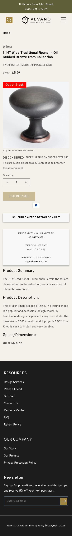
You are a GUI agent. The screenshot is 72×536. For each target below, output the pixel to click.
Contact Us (11, 403)
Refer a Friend (13, 389)
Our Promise (11, 456)
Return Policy (12, 425)
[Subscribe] (63, 501)
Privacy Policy (36, 525)
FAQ (6, 418)
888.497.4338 (36, 237)
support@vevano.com (36, 261)
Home (6, 33)
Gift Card (9, 396)
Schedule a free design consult (36, 217)
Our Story (10, 449)
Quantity (8, 175)
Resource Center (14, 410)
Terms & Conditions (18, 525)
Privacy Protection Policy (20, 463)
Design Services (14, 382)
